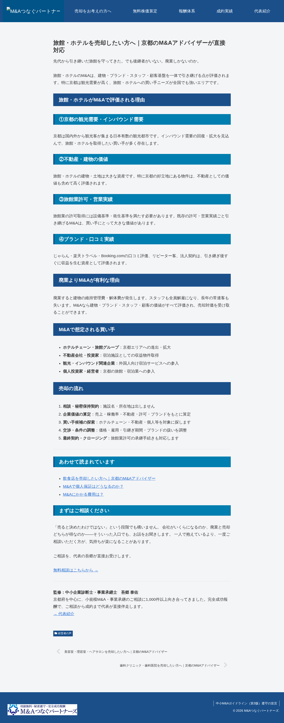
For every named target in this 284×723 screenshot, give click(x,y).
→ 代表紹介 (63, 614)
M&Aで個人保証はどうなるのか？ (93, 486)
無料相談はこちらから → (75, 570)
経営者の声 (64, 633)
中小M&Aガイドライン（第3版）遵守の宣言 (246, 703)
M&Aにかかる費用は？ (83, 494)
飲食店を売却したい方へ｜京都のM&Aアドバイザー (109, 478)
